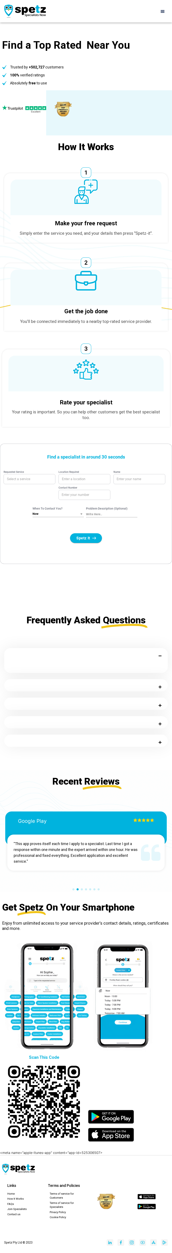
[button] (162, 11)
